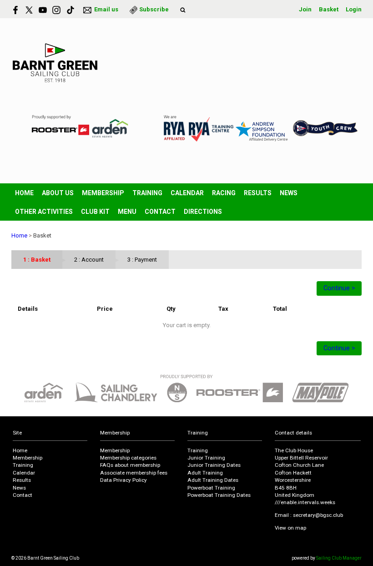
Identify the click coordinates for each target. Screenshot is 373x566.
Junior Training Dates (214, 465)
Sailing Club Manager (339, 558)
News (288, 193)
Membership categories (128, 458)
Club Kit (95, 211)
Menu (127, 211)
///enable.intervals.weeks (305, 502)
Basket (328, 9)
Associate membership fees (133, 473)
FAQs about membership (130, 465)
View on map (290, 528)
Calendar (187, 193)
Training (147, 193)
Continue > (339, 288)
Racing (224, 193)
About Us (58, 193)
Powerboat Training (211, 488)
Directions (203, 211)
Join (305, 9)
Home (24, 193)
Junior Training (206, 458)
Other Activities (44, 211)
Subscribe (154, 9)
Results (258, 193)
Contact (160, 211)
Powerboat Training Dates (219, 495)
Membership (103, 193)
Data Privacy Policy (123, 480)
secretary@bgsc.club (318, 515)
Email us (106, 9)
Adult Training (205, 473)
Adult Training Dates (212, 480)
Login (354, 9)
